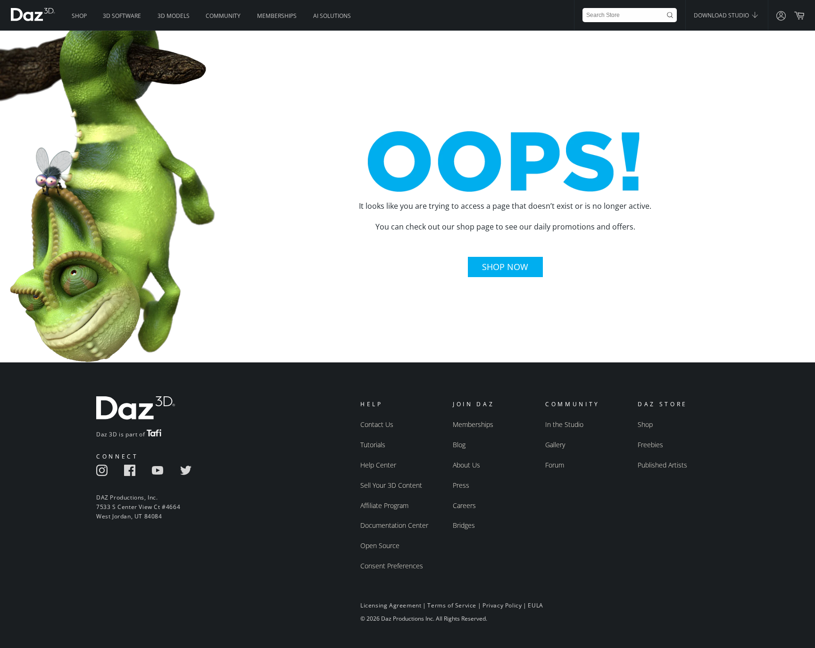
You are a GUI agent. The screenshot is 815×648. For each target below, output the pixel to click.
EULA (535, 605)
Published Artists (662, 464)
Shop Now (505, 266)
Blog (459, 444)
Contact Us (376, 424)
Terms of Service (451, 605)
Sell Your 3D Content (391, 485)
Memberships (277, 16)
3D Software (122, 16)
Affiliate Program (384, 505)
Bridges (464, 525)
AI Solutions (332, 16)
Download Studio (722, 15)
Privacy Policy (502, 605)
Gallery (555, 444)
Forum (554, 464)
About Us (466, 464)
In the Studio (564, 424)
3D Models (174, 16)
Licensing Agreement (390, 605)
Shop (79, 16)
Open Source (379, 545)
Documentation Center (394, 525)
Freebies (650, 444)
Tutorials (372, 444)
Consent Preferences (391, 565)
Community (223, 16)
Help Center (378, 464)
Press (461, 485)
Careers (464, 505)
